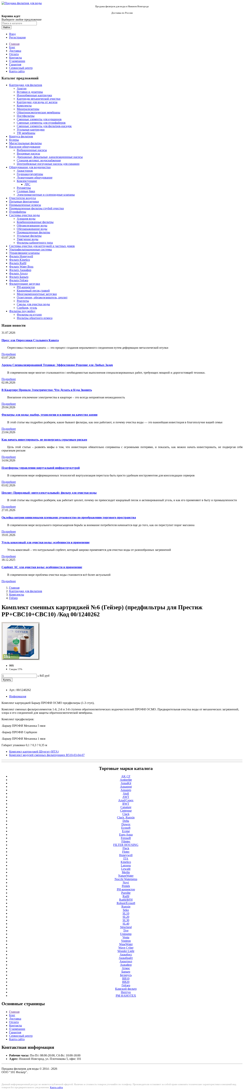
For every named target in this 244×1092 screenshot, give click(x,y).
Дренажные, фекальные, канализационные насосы (50, 157)
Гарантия (15, 64)
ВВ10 (125, 978)
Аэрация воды (26, 218)
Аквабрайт (126, 958)
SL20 (126, 916)
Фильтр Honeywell (21, 256)
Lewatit (125, 868)
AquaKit (126, 783)
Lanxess (126, 865)
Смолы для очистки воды (33, 304)
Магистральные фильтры (25, 143)
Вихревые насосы (28, 153)
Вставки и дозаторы (30, 91)
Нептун (126, 992)
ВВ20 (125, 982)
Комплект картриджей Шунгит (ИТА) (34, 751)
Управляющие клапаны (24, 252)
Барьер (125, 971)
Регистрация (17, 37)
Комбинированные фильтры (35, 222)
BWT (125, 803)
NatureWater (125, 875)
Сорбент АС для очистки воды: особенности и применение (42, 567)
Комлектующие (27, 181)
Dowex (125, 824)
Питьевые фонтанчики (24, 201)
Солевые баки (26, 191)
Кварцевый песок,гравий (33, 290)
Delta (126, 820)
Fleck (126, 848)
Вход (12, 34)
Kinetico (126, 862)
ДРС (27, 184)
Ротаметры (24, 187)
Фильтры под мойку (22, 311)
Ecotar (126, 831)
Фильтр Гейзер (18, 280)
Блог (12, 47)
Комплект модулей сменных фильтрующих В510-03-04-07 (47, 755)
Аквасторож (25, 170)
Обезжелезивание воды (32, 225)
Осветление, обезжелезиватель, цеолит (42, 297)
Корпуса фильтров (21, 136)
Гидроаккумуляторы (30, 174)
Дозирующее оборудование (34, 177)
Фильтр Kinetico (19, 259)
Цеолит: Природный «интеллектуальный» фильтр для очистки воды (49, 492)
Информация (17, 696)
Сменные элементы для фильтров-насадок (44, 126)
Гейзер (13, 598)
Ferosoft (126, 838)
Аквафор (126, 964)
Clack (125, 814)
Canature (125, 807)
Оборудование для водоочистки (30, 167)
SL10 (126, 913)
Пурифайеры (17, 211)
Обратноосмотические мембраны (38, 112)
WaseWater (126, 944)
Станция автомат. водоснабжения (39, 160)
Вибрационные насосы (32, 150)
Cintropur (126, 810)
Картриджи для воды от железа (37, 102)
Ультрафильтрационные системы (30, 249)
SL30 (126, 920)
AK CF (125, 776)
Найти (6, 27)
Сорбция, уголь (27, 307)
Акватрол (126, 961)
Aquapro (125, 790)
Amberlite (126, 779)
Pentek (126, 886)
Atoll (126, 793)
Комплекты (24, 105)
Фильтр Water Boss (21, 266)
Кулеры (14, 139)
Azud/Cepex (125, 800)
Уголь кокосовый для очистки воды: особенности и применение (46, 542)
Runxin (125, 906)
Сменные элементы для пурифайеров (41, 122)
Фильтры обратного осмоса (34, 318)
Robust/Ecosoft (126, 903)
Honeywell (125, 855)
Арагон (21, 88)
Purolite (126, 892)
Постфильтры (26, 115)
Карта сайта (17, 71)
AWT (125, 796)
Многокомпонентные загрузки (37, 294)
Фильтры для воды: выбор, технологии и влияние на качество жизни (49, 414)
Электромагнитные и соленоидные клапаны (46, 194)
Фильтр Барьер (18, 276)
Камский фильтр (126, 988)
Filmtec (125, 841)
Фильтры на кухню (29, 314)
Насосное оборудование (24, 146)
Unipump (126, 934)
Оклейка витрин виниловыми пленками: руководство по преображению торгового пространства (69, 517)
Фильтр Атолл (18, 273)
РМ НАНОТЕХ (126, 995)
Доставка (15, 50)
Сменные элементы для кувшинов (39, 119)
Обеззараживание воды (32, 229)
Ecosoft (125, 827)
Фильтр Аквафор (20, 270)
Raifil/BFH (126, 899)
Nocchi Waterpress (126, 879)
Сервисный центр (21, 67)
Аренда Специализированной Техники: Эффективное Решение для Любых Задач (57, 365)
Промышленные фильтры (33, 232)
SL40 (126, 923)
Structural (126, 927)
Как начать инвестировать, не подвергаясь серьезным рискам (44, 439)
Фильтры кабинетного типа (35, 242)
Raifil (126, 896)
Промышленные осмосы (25, 205)
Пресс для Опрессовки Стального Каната (30, 340)
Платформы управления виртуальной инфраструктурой (41, 467)
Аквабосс (126, 954)
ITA (125, 858)
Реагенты (23, 300)
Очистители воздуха (22, 198)
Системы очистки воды (24, 215)
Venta (125, 937)
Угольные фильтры (29, 235)
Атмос (126, 968)
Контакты (15, 57)
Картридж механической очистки (38, 98)
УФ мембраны (26, 133)
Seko (126, 910)
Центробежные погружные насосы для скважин (48, 163)
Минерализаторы (28, 109)
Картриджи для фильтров (25, 85)
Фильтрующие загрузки (24, 283)
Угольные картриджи (31, 129)
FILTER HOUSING (125, 844)
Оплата (14, 54)
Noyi (126, 882)
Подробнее (9, 354)
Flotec (126, 851)
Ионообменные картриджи (34, 95)
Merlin (126, 872)
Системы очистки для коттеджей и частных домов (42, 246)
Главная (14, 43)
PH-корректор (26, 287)
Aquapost (126, 786)
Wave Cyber (125, 947)
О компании (17, 61)
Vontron (126, 940)
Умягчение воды (27, 239)
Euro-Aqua (126, 834)
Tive (125, 930)
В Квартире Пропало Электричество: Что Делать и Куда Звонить (47, 390)
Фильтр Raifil (17, 263)
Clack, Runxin (126, 817)
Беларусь (126, 975)
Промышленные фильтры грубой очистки (36, 208)
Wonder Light (125, 951)
